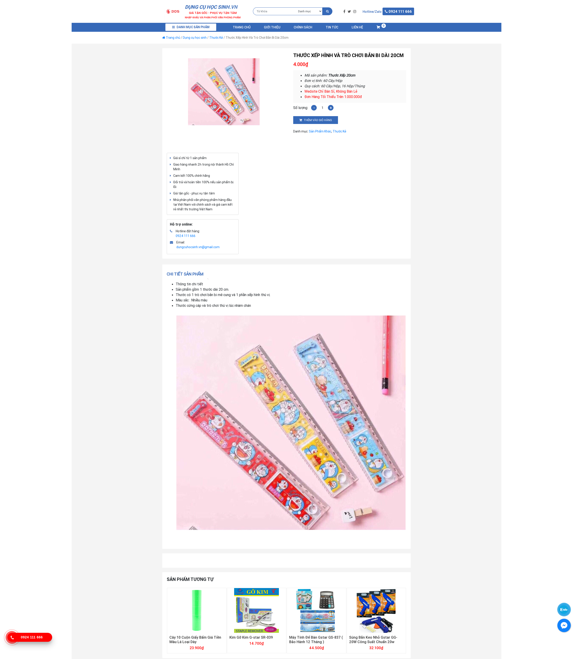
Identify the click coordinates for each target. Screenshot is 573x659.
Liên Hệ (357, 27)
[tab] (186, 274)
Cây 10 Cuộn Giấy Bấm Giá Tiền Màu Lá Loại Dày (195, 639)
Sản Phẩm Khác (320, 131)
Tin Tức (332, 27)
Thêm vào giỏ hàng (318, 120)
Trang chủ (241, 27)
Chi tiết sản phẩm (185, 274)
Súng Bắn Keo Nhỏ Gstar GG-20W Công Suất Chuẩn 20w (373, 639)
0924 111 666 (185, 236)
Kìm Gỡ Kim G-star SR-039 (251, 637)
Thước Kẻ (216, 38)
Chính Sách (303, 27)
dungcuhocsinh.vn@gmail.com (198, 247)
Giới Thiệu (272, 27)
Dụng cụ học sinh (195, 38)
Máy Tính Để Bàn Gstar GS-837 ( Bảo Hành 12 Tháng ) (316, 639)
